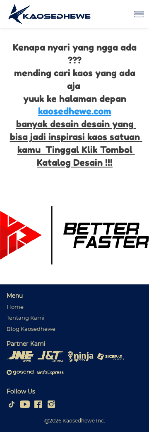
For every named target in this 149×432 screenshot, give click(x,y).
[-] (12, 404)
